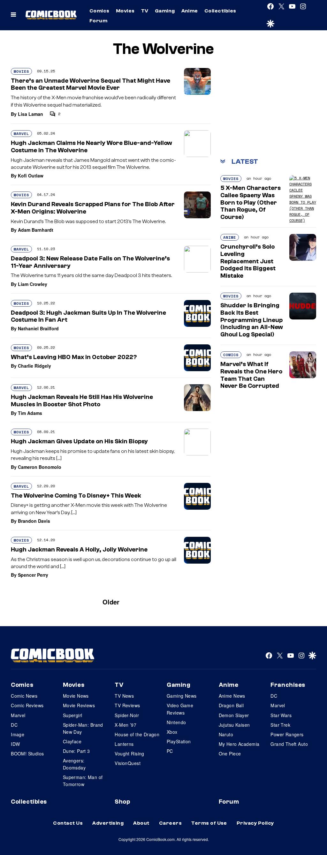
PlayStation (179, 741)
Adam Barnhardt (35, 230)
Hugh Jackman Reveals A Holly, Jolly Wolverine (79, 549)
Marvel (21, 133)
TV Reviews (127, 705)
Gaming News (182, 696)
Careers (170, 823)
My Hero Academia (239, 744)
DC (14, 725)
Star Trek (280, 725)
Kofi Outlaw (30, 175)
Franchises (287, 684)
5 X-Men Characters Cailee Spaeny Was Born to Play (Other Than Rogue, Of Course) (250, 202)
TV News (124, 696)
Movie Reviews (79, 705)
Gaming (165, 11)
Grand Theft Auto (289, 744)
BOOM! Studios (27, 753)
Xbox (172, 732)
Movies (125, 11)
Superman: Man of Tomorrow (83, 780)
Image (17, 734)
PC (170, 751)
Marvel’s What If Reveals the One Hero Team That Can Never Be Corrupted (251, 375)
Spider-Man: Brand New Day (83, 728)
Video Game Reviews (180, 709)
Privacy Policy (255, 823)
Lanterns (124, 744)
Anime (189, 11)
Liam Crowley (32, 284)
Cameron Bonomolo (39, 467)
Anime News (232, 696)
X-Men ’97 (125, 725)
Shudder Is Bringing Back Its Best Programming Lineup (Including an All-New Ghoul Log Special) (251, 320)
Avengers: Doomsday (74, 764)
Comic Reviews (27, 705)
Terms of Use (209, 823)
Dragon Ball (231, 705)
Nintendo (176, 722)
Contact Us (68, 823)
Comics (99, 11)
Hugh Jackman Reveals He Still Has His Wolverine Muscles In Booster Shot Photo (82, 401)
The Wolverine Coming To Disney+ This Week (76, 495)
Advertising (108, 823)
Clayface (72, 741)
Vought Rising (129, 753)
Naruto (226, 734)
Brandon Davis (34, 521)
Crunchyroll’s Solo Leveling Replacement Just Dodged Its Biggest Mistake (248, 261)
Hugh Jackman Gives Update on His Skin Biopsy (79, 441)
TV (144, 11)
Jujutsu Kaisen (234, 725)
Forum (98, 21)
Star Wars (281, 715)
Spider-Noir (127, 715)
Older (111, 601)
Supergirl (72, 715)
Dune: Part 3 (76, 751)
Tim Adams (30, 413)
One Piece (230, 753)
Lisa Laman (30, 114)
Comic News (24, 696)
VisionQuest (128, 763)
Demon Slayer (234, 715)
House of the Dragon (137, 734)
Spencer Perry (33, 575)
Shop (122, 801)
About (141, 823)
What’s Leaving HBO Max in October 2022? (74, 357)
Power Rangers (286, 734)
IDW (15, 744)
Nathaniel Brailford (38, 328)
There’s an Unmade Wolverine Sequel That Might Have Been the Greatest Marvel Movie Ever (90, 84)
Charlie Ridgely (34, 366)
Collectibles (220, 11)
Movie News (76, 696)
